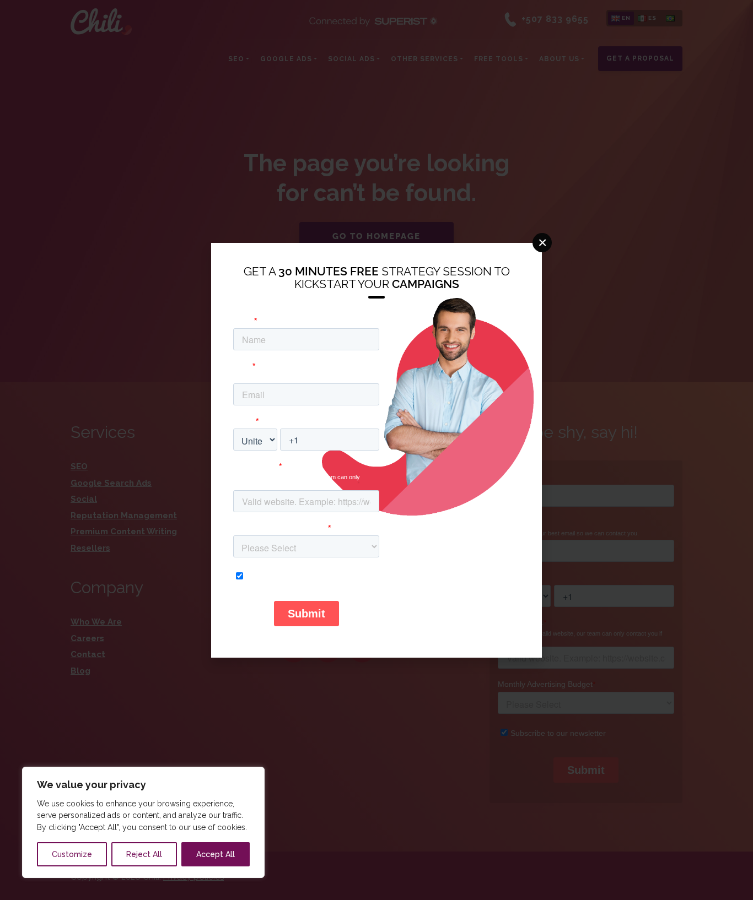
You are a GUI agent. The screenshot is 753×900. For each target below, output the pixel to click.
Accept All (215, 854)
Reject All (144, 854)
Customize (72, 854)
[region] (143, 822)
